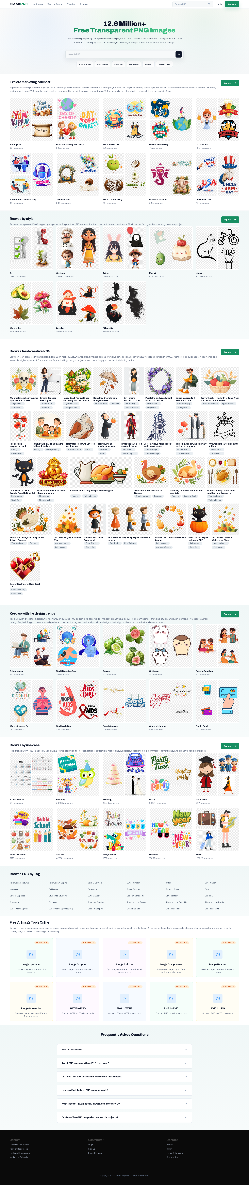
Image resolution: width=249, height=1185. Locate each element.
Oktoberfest (202, 144)
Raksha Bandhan (204, 671)
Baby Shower (109, 854)
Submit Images (95, 1153)
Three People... (184, 453)
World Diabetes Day (66, 671)
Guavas (106, 671)
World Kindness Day (20, 726)
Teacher (71, 4)
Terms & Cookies (175, 1153)
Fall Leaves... (162, 543)
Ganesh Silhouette (136, 895)
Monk (102, 453)
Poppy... (15, 449)
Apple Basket (228, 403)
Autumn (84, 4)
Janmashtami (63, 199)
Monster (14, 889)
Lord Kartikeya (152, 453)
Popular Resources (19, 1149)
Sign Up (92, 1149)
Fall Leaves (60, 547)
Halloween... (128, 449)
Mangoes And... (72, 407)
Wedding (107, 799)
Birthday (60, 799)
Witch (168, 882)
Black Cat (118, 64)
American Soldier (96, 902)
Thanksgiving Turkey (137, 902)
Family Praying (52, 449)
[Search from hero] (179, 54)
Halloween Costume (19, 882)
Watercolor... (153, 403)
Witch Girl (90, 547)
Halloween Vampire (58, 882)
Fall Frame (53, 889)
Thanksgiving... (143, 496)
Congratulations (157, 726)
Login (90, 1144)
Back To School (18, 854)
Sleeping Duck (190, 496)
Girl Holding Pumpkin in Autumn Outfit (133, 400)
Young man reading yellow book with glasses (185, 400)
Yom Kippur (15, 144)
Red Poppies (16, 453)
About (170, 1144)
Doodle (60, 328)
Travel (199, 854)
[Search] (209, 4)
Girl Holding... (131, 403)
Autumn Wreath (163, 547)
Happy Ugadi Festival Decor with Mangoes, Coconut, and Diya (77, 400)
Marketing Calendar (19, 1157)
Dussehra (14, 902)
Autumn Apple (172, 889)
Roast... (75, 496)
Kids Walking (130, 543)
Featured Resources (20, 1153)
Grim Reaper (102, 64)
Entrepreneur (16, 671)
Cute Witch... (92, 543)
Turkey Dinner (89, 496)
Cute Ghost (210, 882)
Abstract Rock (74, 449)
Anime (106, 273)
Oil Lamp (53, 902)
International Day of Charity (70, 144)
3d (11, 273)
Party (152, 799)
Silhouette (108, 328)
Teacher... (46, 407)
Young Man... (183, 407)
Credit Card (201, 726)
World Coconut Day (112, 199)
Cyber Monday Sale (19, 908)
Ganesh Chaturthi (158, 199)
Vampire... (104, 449)
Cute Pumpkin (133, 882)
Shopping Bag (133, 908)
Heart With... (217, 449)
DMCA (169, 1149)
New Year (153, 854)
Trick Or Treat (85, 64)
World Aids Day (63, 726)
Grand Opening (110, 726)
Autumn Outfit (132, 407)
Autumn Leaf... (62, 543)
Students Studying (58, 895)
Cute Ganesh (94, 895)
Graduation (201, 799)
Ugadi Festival (71, 403)
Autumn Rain (101, 403)
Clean (19, 4)
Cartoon (60, 273)
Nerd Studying (183, 403)
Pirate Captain (129, 453)
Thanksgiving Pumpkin (176, 902)
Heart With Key (18, 589)
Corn (207, 889)
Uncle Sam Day (203, 199)
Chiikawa (153, 671)
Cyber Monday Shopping (61, 908)
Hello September (210, 403)
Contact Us (172, 1157)
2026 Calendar (17, 799)
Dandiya (209, 895)
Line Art (199, 273)
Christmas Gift (212, 908)
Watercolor (15, 328)
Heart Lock (16, 593)
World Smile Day (111, 144)
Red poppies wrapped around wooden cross (18, 446)
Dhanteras (44, 496)
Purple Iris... (152, 407)
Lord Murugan (152, 449)
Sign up (232, 4)
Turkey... (158, 496)
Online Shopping (95, 908)
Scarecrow (133, 64)
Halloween (38, 4)
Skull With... (16, 407)
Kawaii (152, 273)
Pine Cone (92, 889)
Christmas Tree (173, 908)
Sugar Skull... (17, 403)
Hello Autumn (164, 64)
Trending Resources (19, 1144)
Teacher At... (48, 403)
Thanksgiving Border (215, 902)
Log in (219, 4)
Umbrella (115, 403)
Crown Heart (216, 453)
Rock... (88, 449)
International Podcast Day (23, 199)
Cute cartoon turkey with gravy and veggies (91, 491)
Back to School (55, 4)
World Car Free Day (158, 144)
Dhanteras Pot (46, 500)
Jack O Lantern (95, 882)
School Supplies (17, 895)
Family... (38, 449)
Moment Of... (183, 449)
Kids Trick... (115, 543)
